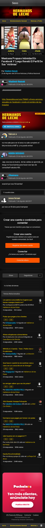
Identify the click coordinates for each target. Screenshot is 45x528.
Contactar (27, 515)
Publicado (20, 84)
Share (10, 275)
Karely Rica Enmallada (11, 454)
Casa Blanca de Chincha (11, 339)
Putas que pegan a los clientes (15, 317)
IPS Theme (10, 515)
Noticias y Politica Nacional (30, 73)
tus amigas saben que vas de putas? (17, 383)
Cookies (36, 515)
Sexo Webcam (15, 3)
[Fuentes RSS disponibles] (41, 525)
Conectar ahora (22, 260)
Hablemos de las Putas (11, 307)
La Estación (30, 354)
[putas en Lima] (22, 12)
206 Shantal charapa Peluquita (15, 401)
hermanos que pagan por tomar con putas (19, 418)
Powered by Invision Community (23, 520)
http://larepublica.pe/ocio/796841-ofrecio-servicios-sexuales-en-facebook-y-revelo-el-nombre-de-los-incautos (22, 102)
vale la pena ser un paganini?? (14, 436)
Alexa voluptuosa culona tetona (15, 334)
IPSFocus (19, 515)
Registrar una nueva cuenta (22, 245)
